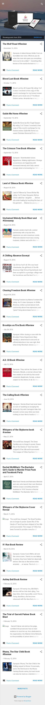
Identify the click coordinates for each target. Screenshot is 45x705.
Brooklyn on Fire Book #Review (18, 325)
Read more (37, 70)
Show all (38, 37)
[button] (41, 44)
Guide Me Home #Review (15, 113)
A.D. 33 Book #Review (13, 360)
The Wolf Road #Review (15, 44)
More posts (23, 688)
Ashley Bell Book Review (15, 579)
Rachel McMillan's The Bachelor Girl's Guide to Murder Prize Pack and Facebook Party (19, 470)
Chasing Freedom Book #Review (19, 290)
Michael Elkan (27, 701)
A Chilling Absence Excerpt (16, 255)
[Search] (42, 4)
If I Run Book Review (13, 544)
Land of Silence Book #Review (18, 183)
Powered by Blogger (23, 697)
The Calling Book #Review (16, 395)
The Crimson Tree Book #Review (19, 148)
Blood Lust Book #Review (15, 78)
